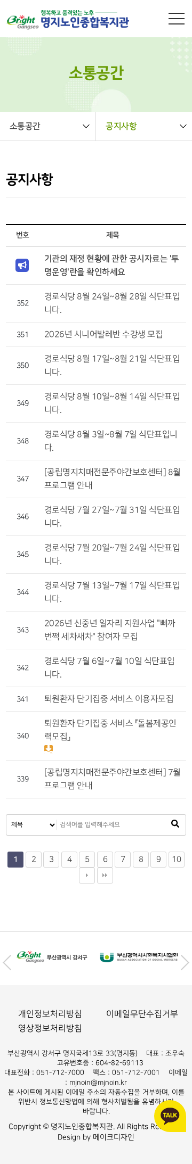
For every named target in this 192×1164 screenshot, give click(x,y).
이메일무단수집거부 (142, 1014)
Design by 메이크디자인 (96, 1137)
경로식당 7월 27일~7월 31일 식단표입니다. (112, 517)
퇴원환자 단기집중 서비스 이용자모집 (109, 699)
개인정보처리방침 (50, 1014)
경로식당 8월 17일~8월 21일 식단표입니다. (112, 365)
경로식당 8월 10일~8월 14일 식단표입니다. (112, 403)
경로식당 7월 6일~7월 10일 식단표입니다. (109, 668)
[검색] (175, 825)
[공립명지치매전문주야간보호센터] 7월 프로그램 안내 (112, 779)
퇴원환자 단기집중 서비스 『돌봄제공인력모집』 (110, 730)
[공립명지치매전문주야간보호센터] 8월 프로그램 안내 (112, 479)
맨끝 (105, 876)
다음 (87, 876)
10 (176, 859)
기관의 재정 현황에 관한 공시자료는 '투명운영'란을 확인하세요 (111, 265)
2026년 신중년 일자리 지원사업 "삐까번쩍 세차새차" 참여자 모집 (109, 630)
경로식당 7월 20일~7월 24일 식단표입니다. (112, 554)
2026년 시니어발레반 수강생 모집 (103, 334)
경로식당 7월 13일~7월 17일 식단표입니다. (112, 592)
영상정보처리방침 (50, 1028)
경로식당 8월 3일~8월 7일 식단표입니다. (111, 441)
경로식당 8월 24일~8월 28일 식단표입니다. (112, 303)
